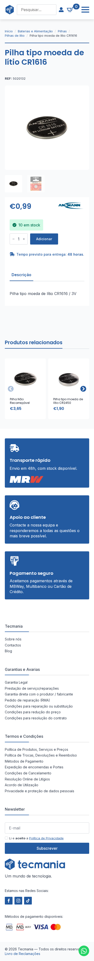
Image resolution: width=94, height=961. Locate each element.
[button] (83, 389)
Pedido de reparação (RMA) (27, 700)
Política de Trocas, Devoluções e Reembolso (41, 755)
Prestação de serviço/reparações (32, 688)
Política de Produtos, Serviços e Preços (36, 749)
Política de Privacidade (46, 838)
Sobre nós (13, 639)
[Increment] (24, 239)
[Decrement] (13, 239)
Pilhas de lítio (15, 35)
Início (9, 31)
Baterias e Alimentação (35, 31)
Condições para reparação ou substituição (39, 706)
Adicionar (44, 239)
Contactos (13, 645)
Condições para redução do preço (33, 712)
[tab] (21, 275)
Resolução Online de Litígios (27, 779)
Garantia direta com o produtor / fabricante (39, 694)
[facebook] (9, 901)
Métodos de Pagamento (24, 761)
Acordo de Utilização (21, 785)
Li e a (36, 838)
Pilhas (62, 31)
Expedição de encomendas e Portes (34, 767)
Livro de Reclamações (22, 954)
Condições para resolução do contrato (36, 718)
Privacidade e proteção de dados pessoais (39, 791)
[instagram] (18, 901)
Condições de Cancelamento (28, 773)
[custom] (84, 951)
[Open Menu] (83, 10)
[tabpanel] (47, 293)
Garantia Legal (16, 682)
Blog (8, 651)
